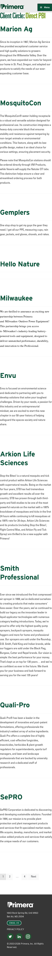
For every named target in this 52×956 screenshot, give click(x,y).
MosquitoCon (20, 103)
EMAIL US (14, 923)
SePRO (11, 797)
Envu (8, 375)
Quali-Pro (15, 705)
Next (33, 876)
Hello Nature (20, 264)
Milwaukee (16, 298)
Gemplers (15, 212)
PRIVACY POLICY (15, 929)
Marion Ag (16, 29)
